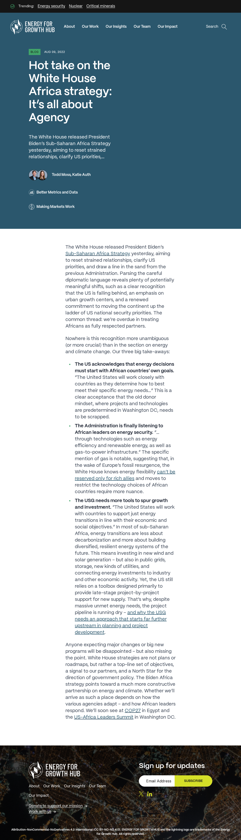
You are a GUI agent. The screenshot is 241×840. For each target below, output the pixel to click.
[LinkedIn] (149, 794)
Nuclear (76, 6)
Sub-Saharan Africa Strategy (97, 254)
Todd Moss (61, 175)
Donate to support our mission (56, 806)
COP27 (133, 711)
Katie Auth (81, 175)
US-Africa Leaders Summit (103, 717)
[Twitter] (141, 793)
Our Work (90, 26)
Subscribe (195, 782)
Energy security (51, 6)
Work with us (40, 811)
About (69, 26)
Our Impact (167, 26)
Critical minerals (100, 6)
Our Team (142, 26)
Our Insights (116, 26)
